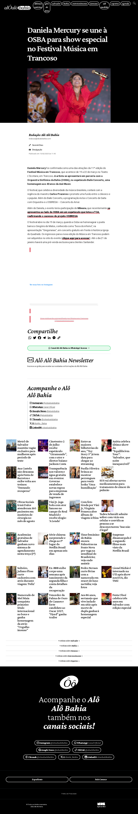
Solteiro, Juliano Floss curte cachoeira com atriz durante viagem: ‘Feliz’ (26, 576)
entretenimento (79, 3)
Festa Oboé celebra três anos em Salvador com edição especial (122, 601)
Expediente (37, 779)
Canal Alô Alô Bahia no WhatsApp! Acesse (69, 348)
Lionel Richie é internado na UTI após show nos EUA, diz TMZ (122, 574)
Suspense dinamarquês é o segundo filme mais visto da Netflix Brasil (122, 542)
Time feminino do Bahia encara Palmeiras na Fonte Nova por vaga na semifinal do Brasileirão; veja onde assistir (90, 549)
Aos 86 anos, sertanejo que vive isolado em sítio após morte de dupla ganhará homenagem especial (90, 606)
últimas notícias (38, 5)
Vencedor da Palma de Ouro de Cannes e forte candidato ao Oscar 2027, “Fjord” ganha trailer (58, 606)
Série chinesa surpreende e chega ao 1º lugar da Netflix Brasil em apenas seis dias (58, 544)
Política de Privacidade (68, 794)
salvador (56, 3)
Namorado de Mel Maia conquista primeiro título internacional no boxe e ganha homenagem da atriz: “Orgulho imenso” (25, 612)
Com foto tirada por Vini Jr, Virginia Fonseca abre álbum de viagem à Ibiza (90, 510)
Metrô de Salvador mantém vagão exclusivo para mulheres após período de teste (26, 451)
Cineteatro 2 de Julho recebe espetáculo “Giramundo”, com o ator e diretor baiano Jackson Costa (58, 452)
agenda (125, 3)
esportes (115, 3)
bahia (66, 3)
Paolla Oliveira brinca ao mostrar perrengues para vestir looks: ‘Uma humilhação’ (90, 478)
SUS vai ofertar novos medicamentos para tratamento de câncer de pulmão (115, 485)
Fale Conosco (101, 779)
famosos (93, 3)
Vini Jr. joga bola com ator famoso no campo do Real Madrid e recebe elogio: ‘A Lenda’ (58, 511)
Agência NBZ (101, 806)
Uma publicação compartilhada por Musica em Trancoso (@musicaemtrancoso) (64, 319)
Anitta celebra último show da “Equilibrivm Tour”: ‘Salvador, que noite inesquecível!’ (121, 452)
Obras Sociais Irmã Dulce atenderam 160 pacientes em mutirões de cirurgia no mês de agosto (26, 511)
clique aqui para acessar (76, 238)
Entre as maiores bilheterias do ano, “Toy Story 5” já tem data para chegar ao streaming (90, 452)
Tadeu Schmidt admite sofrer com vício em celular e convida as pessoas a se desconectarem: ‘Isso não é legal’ (115, 522)
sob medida (104, 5)
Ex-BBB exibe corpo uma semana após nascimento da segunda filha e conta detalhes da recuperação (58, 579)
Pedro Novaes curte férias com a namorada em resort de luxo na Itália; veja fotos (89, 577)
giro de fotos (47, 7)
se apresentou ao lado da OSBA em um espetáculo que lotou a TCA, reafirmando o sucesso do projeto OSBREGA (68, 212)
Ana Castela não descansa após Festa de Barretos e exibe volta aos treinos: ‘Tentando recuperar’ (26, 479)
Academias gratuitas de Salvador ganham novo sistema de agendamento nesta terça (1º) (26, 544)
